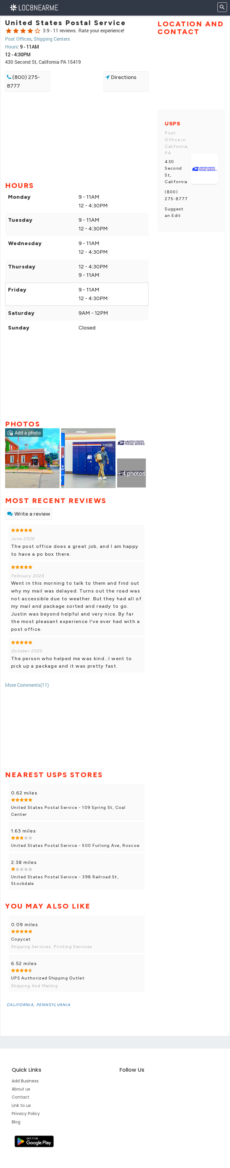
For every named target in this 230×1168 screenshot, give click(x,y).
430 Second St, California (176, 171)
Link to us (21, 1105)
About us (21, 1089)
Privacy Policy (26, 1114)
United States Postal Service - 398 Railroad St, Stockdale (65, 880)
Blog (16, 1122)
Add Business (25, 1081)
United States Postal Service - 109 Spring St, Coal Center (68, 811)
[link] (32, 457)
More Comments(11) (27, 685)
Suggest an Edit (174, 212)
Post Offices (18, 39)
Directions (123, 77)
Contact (20, 1097)
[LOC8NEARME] (33, 7)
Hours (11, 46)
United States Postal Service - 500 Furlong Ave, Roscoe (75, 845)
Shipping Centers (52, 39)
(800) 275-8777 (23, 81)
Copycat (21, 939)
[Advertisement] (77, 113)
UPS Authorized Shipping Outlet (48, 978)
